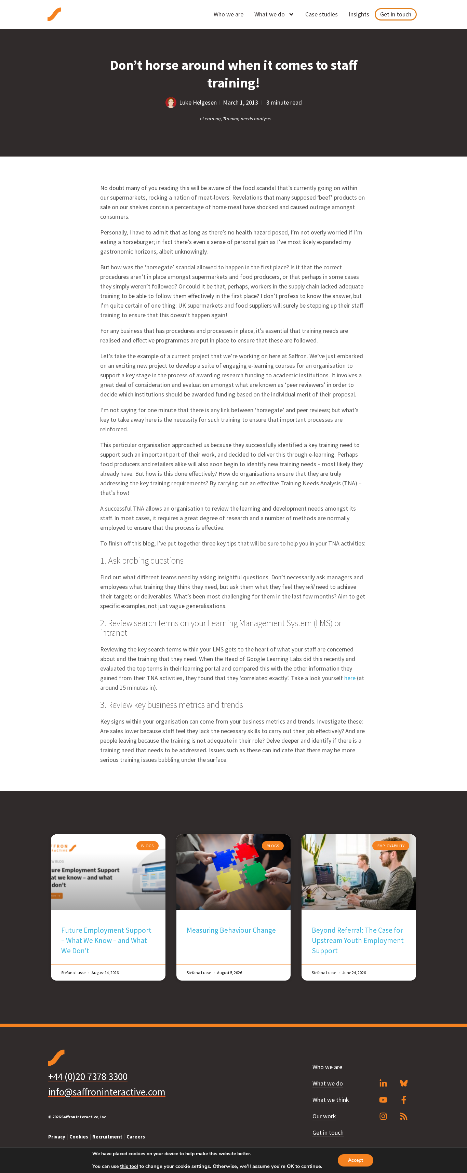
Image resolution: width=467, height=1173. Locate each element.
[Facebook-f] (404, 1100)
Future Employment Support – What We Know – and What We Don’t (106, 940)
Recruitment (107, 1136)
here (350, 678)
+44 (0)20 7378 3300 (88, 1076)
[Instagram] (383, 1116)
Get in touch (395, 14)
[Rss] (404, 1116)
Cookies (79, 1136)
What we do (269, 14)
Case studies (321, 14)
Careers (136, 1136)
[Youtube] (383, 1100)
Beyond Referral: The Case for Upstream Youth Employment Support (358, 940)
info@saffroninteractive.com (106, 1092)
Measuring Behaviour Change (231, 930)
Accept (355, 1160)
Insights (359, 14)
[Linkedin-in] (383, 1083)
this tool (129, 1166)
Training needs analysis (247, 119)
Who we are (228, 14)
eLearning (210, 119)
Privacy (57, 1136)
